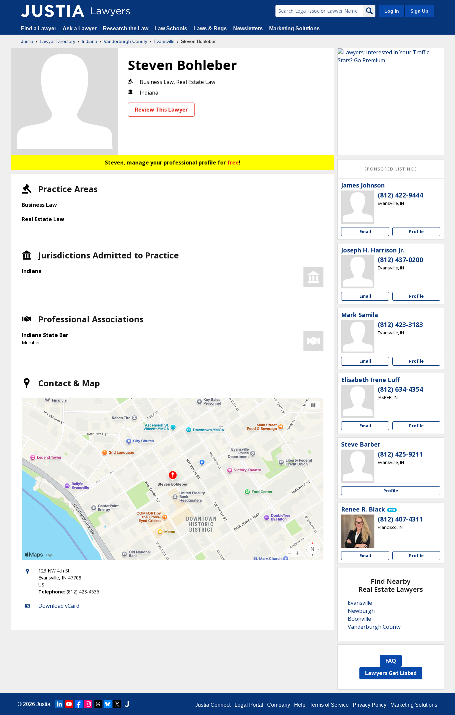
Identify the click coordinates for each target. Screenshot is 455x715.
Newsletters (248, 28)
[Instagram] (88, 704)
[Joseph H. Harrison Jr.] (357, 271)
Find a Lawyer (38, 28)
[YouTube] (69, 704)
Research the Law (125, 28)
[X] (117, 704)
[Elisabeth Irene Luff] (357, 401)
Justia (27, 41)
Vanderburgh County (125, 41)
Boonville (359, 618)
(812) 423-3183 (400, 324)
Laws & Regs (210, 28)
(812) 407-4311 (400, 519)
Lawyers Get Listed (391, 673)
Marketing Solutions (294, 28)
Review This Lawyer (161, 109)
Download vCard (58, 605)
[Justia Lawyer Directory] (52, 11)
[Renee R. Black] (357, 531)
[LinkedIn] (59, 704)
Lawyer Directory (57, 41)
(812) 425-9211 (400, 454)
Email (365, 231)
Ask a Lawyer (80, 28)
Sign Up (419, 11)
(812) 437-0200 (400, 259)
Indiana (89, 41)
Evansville (164, 41)
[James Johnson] (357, 207)
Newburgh (361, 610)
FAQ (390, 660)
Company (278, 705)
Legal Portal (248, 705)
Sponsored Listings (390, 169)
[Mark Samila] (357, 336)
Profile (416, 231)
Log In (391, 11)
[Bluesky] (108, 704)
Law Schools (171, 28)
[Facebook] (79, 704)
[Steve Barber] (357, 466)
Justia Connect (212, 705)
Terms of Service (329, 705)
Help (299, 705)
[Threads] (98, 704)
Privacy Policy (369, 705)
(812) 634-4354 (400, 389)
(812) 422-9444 (400, 195)
